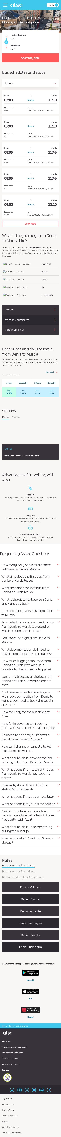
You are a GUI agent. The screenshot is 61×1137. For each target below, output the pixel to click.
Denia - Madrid (30, 899)
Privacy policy (8, 1104)
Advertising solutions (11, 1064)
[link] (5, 42)
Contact (5, 1070)
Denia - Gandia (30, 935)
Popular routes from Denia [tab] (18, 865)
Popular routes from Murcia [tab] (19, 871)
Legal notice (7, 1099)
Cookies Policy (8, 1110)
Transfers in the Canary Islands (14, 1047)
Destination (15, 45)
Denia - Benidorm (30, 946)
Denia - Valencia (30, 887)
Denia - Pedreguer (30, 923)
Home (4, 1026)
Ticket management (10, 1058)
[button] (30, 567)
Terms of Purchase (9, 1116)
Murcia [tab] (16, 417)
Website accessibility (10, 1127)
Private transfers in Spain (12, 1053)
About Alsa (6, 1041)
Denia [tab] (5, 417)
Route (11, 1026)
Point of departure (18, 35)
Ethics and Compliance (11, 1133)
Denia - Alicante (30, 911)
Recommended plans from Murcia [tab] (23, 877)
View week (50, 372)
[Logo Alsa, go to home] (17, 5)
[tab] (30, 567)
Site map (5, 1121)
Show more (30, 223)
